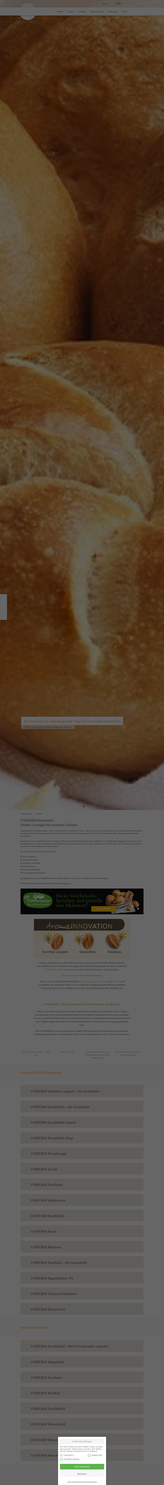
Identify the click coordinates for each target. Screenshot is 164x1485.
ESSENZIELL (69, 1455)
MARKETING (97, 1455)
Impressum (93, 1482)
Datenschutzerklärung (83, 1482)
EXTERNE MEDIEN (71, 1459)
